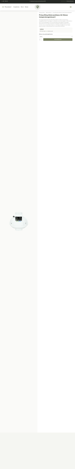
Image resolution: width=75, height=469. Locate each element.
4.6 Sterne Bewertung (70, 1)
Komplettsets (16, 7)
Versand (46, 31)
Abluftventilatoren (49, 12)
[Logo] (38, 7)
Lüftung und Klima (42, 12)
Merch (22, 7)
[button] (71, 7)
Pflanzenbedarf (8, 7)
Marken (26, 7)
